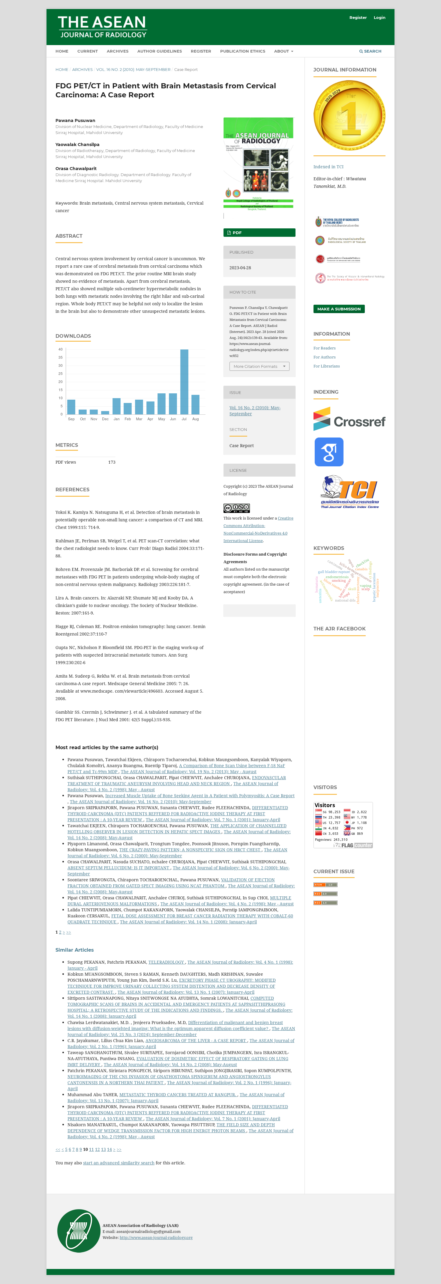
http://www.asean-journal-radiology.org (156, 1237)
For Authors (325, 357)
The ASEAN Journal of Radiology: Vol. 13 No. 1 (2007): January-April (186, 992)
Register (201, 51)
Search (372, 51)
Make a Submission (339, 309)
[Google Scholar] (329, 465)
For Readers (325, 348)
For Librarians (327, 366)
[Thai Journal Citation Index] (350, 511)
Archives (117, 51)
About (282, 51)
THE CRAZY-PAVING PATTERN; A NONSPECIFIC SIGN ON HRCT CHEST (190, 849)
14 (109, 1149)
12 (97, 1149)
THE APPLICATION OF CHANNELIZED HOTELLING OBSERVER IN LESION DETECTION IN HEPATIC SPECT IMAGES (177, 828)
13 (103, 1149)
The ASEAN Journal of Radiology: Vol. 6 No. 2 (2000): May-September (177, 853)
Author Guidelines (159, 51)
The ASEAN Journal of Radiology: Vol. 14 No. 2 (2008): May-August (170, 1064)
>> (68, 932)
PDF (237, 232)
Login (380, 17)
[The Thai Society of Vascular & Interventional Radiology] (350, 282)
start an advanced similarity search (118, 1163)
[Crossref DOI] (350, 429)
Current (87, 51)
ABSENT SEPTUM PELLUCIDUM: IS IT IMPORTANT (119, 868)
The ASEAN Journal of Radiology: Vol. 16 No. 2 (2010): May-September (141, 801)
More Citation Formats (255, 366)
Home (62, 51)
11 (91, 1149)
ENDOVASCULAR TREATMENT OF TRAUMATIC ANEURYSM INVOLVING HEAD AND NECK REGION (177, 780)
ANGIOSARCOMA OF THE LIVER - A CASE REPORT (196, 1040)
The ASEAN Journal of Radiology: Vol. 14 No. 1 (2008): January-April (188, 922)
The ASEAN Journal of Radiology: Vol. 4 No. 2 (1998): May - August (227, 904)
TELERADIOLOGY (166, 962)
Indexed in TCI (329, 166)
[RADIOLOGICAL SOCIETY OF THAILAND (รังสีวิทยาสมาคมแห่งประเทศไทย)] (350, 245)
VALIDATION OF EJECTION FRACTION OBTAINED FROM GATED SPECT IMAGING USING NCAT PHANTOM (171, 883)
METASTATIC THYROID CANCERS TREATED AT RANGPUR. (178, 1094)
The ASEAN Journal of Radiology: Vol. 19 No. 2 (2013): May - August (188, 771)
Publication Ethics (242, 51)
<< (58, 1149)
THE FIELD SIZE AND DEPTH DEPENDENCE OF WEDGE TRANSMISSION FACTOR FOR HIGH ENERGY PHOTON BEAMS (171, 1127)
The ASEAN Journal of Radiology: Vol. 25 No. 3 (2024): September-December (181, 1031)
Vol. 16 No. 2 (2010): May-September (133, 69)
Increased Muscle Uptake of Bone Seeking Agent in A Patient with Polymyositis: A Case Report (200, 795)
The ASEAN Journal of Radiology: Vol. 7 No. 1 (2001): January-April (213, 819)
